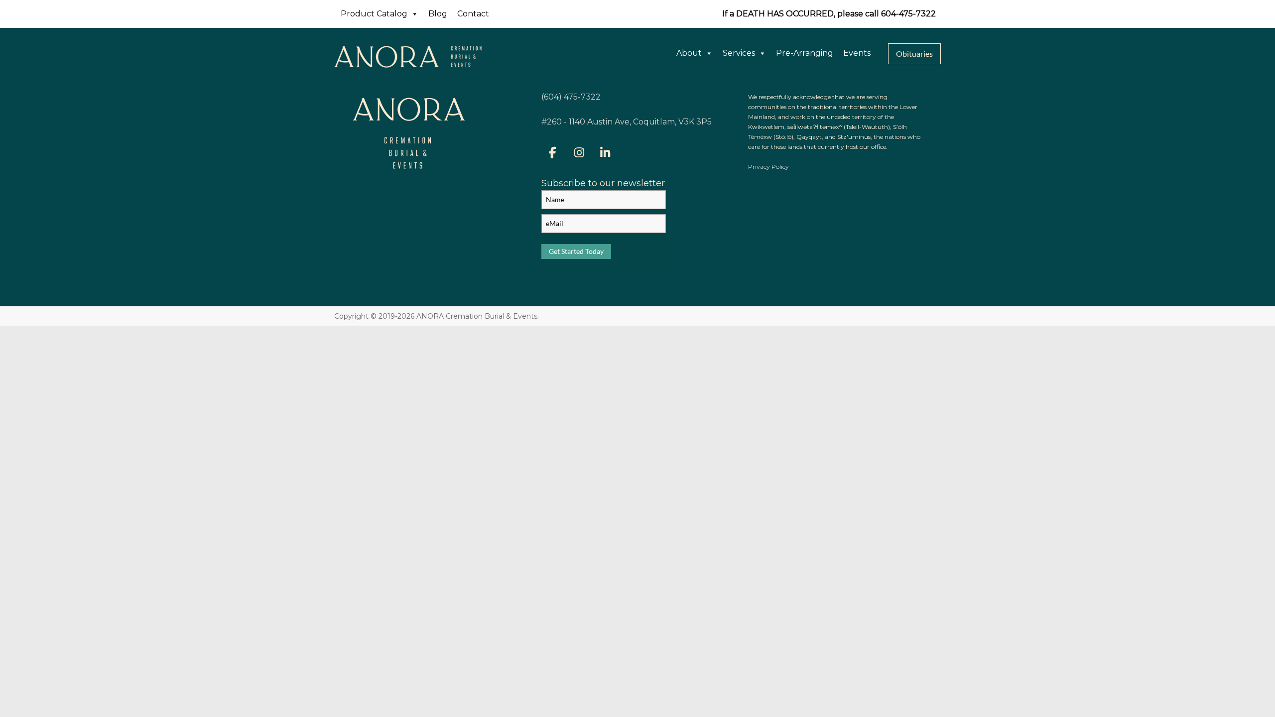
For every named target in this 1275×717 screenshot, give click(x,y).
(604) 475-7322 (571, 97)
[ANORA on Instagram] (578, 152)
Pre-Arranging (804, 53)
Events (857, 53)
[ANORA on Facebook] (552, 152)
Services (739, 53)
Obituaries (914, 53)
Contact (473, 13)
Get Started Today (576, 251)
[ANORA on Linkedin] (605, 152)
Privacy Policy (768, 166)
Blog (437, 13)
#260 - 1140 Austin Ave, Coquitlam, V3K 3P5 (626, 121)
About (689, 53)
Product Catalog (374, 13)
